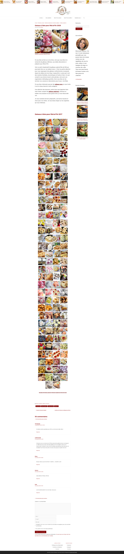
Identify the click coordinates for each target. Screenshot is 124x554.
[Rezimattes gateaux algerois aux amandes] (56, 342)
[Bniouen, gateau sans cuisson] (41, 141)
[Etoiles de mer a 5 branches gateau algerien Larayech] (60, 287)
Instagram (69, 547)
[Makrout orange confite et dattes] (52, 311)
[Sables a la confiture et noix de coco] (49, 357)
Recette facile (64, 392)
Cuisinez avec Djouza (73, 552)
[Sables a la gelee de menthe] (63, 365)
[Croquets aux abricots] (64, 187)
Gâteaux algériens (63, 22)
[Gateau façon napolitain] (56, 210)
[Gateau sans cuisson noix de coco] (41, 349)
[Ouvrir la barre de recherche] (84, 17)
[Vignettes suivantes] (123, 2)
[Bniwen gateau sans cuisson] (63, 141)
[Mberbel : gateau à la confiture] (56, 203)
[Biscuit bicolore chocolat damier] (42, 210)
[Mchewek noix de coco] (56, 295)
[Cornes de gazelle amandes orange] (63, 164)
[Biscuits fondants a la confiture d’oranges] (49, 148)
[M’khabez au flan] (49, 326)
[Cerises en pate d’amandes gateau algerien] (63, 156)
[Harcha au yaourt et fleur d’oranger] (56, 257)
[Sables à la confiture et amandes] (41, 357)
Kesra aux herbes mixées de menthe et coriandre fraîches (82, 102)
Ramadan (41, 392)
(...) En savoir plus (79, 79)
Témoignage (37, 423)
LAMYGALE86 (38, 437)
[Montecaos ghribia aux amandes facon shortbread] (49, 334)
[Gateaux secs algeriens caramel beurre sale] (56, 233)
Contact (57, 549)
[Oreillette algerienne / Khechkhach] (49, 280)
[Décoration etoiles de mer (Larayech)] (49, 287)
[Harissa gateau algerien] (49, 264)
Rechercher (79, 28)
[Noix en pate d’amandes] (63, 334)
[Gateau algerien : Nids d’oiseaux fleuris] (56, 334)
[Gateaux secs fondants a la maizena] (53, 249)
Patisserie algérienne (56, 392)
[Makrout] (49, 318)
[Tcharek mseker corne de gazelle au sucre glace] (49, 388)
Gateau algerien (48, 392)
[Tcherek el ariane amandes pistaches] (49, 380)
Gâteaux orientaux (46, 403)
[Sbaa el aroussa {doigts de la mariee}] (49, 365)
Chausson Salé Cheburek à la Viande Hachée (82, 138)
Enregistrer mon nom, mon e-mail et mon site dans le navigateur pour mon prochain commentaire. (53, 525)
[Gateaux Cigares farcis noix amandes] (42, 164)
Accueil (41, 17)
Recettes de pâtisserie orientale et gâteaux (52, 22)
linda (36, 484)
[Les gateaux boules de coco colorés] (56, 172)
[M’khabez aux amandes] (42, 326)
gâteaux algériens (54, 91)
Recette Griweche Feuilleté (41, 410)
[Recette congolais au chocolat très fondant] (60, 179)
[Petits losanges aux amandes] (56, 365)
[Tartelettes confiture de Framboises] (56, 357)
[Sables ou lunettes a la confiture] (64, 349)
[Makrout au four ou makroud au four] (56, 303)
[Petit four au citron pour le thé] (56, 148)
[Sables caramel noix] (52, 349)
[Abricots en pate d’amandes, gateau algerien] (42, 125)
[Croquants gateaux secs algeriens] (56, 187)
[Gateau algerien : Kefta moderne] (63, 272)
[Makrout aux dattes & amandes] (64, 303)
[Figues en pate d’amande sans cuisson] (45, 203)
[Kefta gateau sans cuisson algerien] (42, 272)
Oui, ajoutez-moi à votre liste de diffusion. (44, 528)
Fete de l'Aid (38, 406)
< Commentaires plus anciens (41, 419)
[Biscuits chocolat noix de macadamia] (56, 141)
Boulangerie (48, 17)
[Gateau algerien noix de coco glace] (49, 141)
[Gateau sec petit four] (49, 233)
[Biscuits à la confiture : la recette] (64, 148)
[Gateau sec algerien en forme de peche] (49, 218)
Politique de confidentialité (57, 545)
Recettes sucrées (68, 17)
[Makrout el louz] (41, 303)
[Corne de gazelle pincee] (49, 172)
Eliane (36, 456)
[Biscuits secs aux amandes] (42, 156)
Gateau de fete (50, 406)
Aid (44, 392)
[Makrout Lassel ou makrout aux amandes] (56, 318)
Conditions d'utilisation (57, 547)
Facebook (69, 545)
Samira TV (56, 406)
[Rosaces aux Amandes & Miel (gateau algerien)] (63, 342)
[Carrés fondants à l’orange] (56, 156)
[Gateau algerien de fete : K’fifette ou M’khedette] (42, 280)
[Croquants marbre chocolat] (45, 187)
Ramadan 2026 (78, 17)
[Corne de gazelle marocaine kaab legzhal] (56, 164)
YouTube (69, 549)
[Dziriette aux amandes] (41, 195)
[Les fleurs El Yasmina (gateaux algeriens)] (49, 195)
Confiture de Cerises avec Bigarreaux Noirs (62, 410)
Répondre (38, 450)
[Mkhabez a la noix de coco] (42, 334)
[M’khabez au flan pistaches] (56, 326)
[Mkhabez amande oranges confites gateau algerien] (63, 326)
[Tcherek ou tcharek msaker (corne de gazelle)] (56, 380)
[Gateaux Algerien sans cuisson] (60, 218)
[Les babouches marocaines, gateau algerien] (53, 125)
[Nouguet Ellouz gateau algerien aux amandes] (42, 342)
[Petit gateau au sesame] (49, 342)
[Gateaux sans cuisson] (41, 226)
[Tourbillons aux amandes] (64, 380)
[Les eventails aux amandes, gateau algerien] (60, 195)
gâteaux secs (59, 84)
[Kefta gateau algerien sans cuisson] (56, 272)
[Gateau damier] (49, 210)
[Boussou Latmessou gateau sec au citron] (49, 156)
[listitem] (6, 1)
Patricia (36, 470)
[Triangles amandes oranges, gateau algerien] (56, 388)
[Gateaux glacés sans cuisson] (49, 226)
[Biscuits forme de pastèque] (41, 148)
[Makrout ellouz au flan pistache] (49, 303)
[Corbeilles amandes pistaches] (49, 164)
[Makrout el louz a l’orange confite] (64, 295)
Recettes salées (57, 17)
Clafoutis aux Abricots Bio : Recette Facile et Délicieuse (82, 120)
